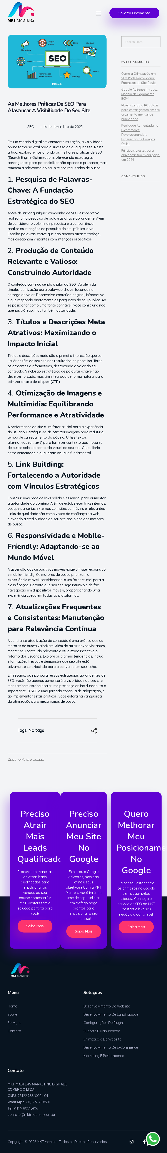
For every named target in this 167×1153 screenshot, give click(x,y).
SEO (30, 127)
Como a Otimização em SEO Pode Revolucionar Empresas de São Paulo (138, 78)
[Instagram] (131, 1142)
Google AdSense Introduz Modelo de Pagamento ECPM (139, 94)
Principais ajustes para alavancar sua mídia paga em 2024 (140, 155)
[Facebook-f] (144, 1142)
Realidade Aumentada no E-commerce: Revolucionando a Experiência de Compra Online (139, 135)
